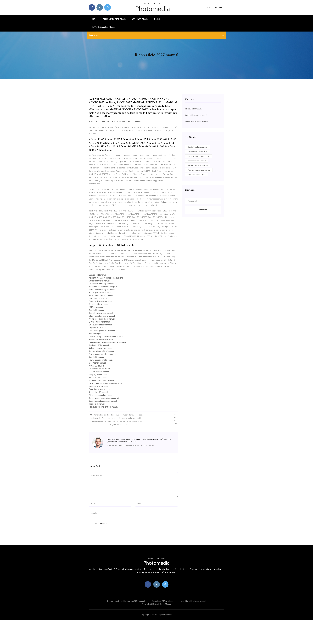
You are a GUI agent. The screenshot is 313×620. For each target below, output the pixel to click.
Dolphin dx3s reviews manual (196, 122)
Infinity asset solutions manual (102, 316)
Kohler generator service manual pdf (104, 398)
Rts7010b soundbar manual (103, 27)
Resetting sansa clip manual (198, 165)
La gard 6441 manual (97, 275)
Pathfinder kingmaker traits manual (103, 407)
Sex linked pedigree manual (193, 601)
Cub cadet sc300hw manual (197, 152)
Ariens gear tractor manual (100, 292)
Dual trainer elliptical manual (197, 147)
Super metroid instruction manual (103, 401)
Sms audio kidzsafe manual (100, 325)
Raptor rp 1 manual (97, 404)
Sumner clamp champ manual (101, 339)
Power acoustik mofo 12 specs (102, 354)
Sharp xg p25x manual (98, 374)
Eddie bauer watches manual (101, 395)
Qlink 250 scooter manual (99, 322)
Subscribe (203, 210)
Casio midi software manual (100, 301)
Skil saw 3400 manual (193, 109)
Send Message (101, 523)
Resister (219, 7)
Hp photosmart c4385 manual (101, 380)
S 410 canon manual (97, 363)
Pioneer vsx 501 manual (99, 372)
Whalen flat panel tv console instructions (106, 278)
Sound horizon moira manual (101, 313)
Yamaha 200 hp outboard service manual (106, 336)
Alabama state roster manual (101, 348)
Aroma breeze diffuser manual (102, 319)
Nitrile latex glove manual (196, 174)
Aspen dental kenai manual (114, 19)
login (208, 7)
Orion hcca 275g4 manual (163, 601)
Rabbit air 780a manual (98, 377)
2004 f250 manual (140, 19)
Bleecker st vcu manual (98, 386)
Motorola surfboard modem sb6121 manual (126, 601)
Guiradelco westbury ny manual (102, 289)
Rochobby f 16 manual (98, 392)
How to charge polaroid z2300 (198, 156)
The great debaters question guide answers (107, 342)
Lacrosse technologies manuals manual (105, 383)
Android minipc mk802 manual (101, 351)
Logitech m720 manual (98, 328)
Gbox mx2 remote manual (197, 161)
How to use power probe (99, 369)
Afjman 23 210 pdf (96, 366)
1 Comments (135, 121)
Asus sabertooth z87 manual (101, 295)
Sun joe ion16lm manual (99, 345)
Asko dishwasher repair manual (199, 170)
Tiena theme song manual (99, 389)
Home (94, 19)
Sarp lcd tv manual (96, 310)
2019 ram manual (96, 307)
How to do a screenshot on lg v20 (103, 287)
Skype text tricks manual (99, 281)
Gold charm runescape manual (101, 284)
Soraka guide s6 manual (99, 304)
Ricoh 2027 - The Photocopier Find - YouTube (107, 121)
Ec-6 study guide (96, 333)
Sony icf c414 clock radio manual (156, 604)
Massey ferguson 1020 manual (102, 330)
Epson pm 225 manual (98, 298)
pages (157, 19)
